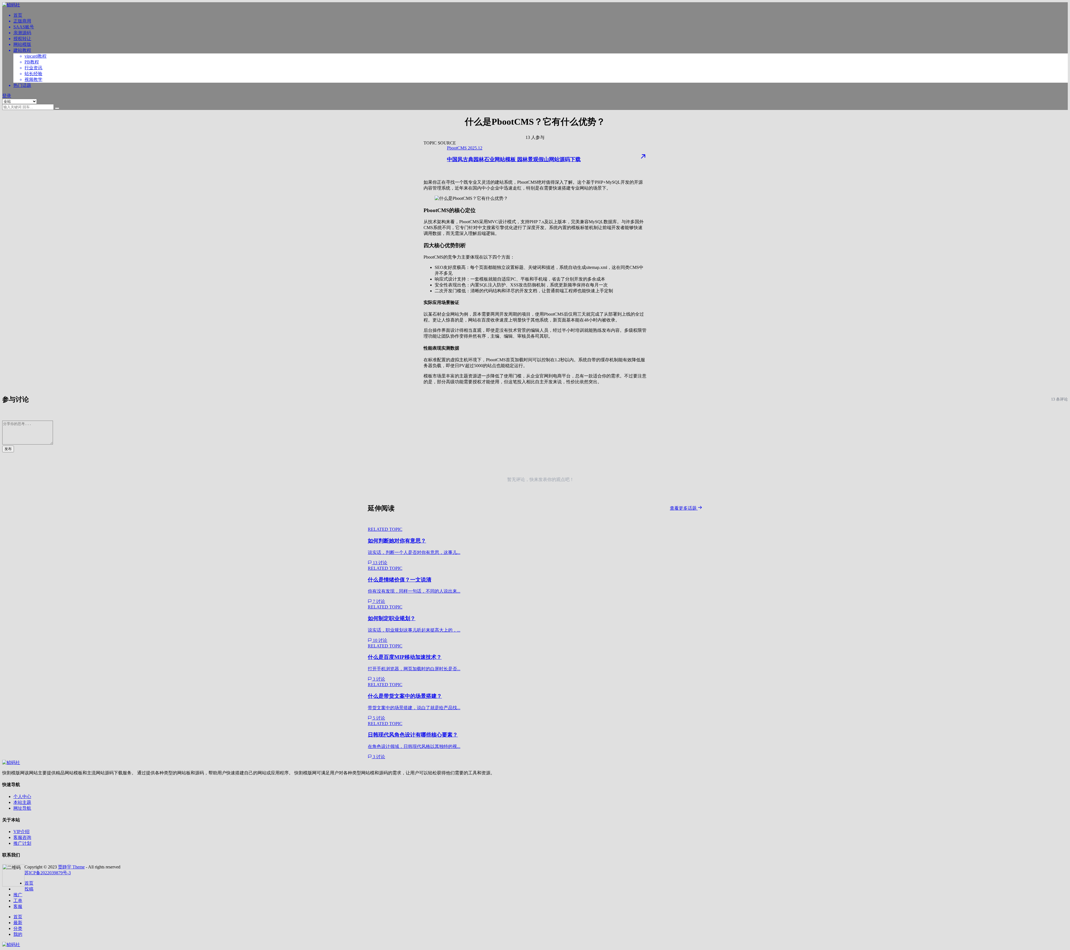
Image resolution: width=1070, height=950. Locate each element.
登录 (6, 95)
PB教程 (32, 62)
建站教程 (22, 50)
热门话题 (22, 85)
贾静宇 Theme (71, 867)
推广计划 (22, 843)
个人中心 (22, 796)
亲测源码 (22, 32)
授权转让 (22, 38)
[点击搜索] (57, 108)
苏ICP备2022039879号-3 (48, 872)
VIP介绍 (21, 831)
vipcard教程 (36, 56)
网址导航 (22, 808)
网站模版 (22, 44)
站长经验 (33, 73)
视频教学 (33, 79)
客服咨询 (22, 837)
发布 (8, 449)
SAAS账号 (23, 26)
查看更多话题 (684, 508)
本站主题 (22, 802)
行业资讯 (33, 67)
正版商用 (22, 21)
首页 (17, 15)
